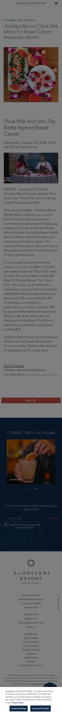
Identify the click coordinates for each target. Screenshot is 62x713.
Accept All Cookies (40, 708)
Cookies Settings (18, 708)
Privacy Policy (18, 702)
